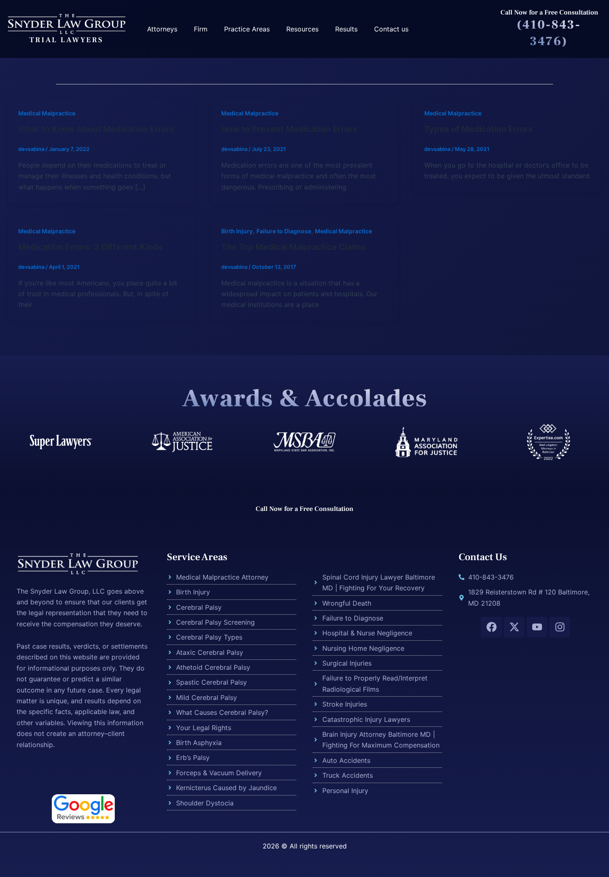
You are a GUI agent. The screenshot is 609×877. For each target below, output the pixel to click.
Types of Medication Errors (478, 129)
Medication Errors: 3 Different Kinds (90, 247)
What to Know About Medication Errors (96, 129)
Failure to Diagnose (283, 231)
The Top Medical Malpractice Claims (293, 247)
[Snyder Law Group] (66, 23)
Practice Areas (247, 29)
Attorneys (162, 29)
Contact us (391, 29)
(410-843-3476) (549, 33)
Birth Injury (237, 231)
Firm (201, 29)
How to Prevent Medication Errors (289, 129)
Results (346, 29)
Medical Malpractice (46, 113)
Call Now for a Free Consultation (549, 12)
